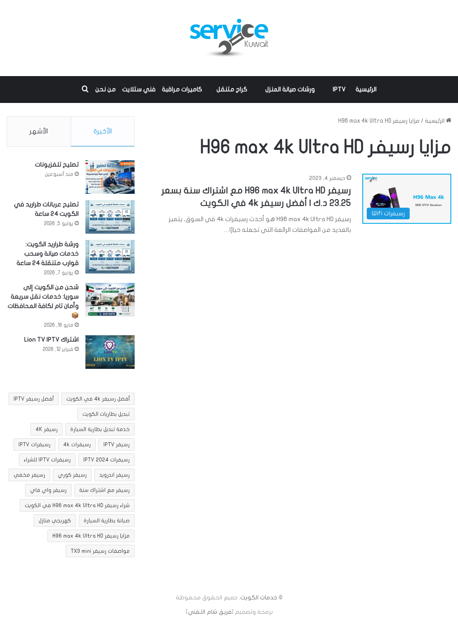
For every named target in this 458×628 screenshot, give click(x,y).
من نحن (105, 89)
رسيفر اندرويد (114, 475)
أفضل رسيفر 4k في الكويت (98, 399)
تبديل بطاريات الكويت (106, 414)
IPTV (339, 89)
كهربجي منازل (54, 520)
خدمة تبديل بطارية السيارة (100, 429)
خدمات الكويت (258, 597)
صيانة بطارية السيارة (107, 520)
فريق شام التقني (210, 612)
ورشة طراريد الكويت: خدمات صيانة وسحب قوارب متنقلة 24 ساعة (48, 253)
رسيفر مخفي (29, 475)
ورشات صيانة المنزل (290, 89)
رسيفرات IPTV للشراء (47, 459)
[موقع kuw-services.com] (229, 38)
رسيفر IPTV (116, 444)
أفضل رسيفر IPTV (33, 399)
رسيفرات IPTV (34, 444)
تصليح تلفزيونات (57, 164)
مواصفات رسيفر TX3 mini (100, 551)
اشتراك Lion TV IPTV (51, 339)
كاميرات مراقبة (182, 89)
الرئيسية (366, 89)
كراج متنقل (231, 89)
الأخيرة (102, 131)
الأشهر (39, 131)
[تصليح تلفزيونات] (110, 177)
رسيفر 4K (46, 429)
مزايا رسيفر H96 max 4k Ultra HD (91, 535)
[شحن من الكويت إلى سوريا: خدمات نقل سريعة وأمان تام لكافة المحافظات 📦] (110, 299)
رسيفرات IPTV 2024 (106, 459)
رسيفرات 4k (77, 444)
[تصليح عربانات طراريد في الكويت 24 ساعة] (110, 217)
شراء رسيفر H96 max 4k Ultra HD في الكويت (77, 505)
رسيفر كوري (72, 475)
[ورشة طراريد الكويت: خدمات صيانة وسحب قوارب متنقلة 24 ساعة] (110, 256)
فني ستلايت (139, 89)
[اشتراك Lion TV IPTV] (110, 352)
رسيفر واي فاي (48, 490)
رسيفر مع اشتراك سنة (104, 490)
